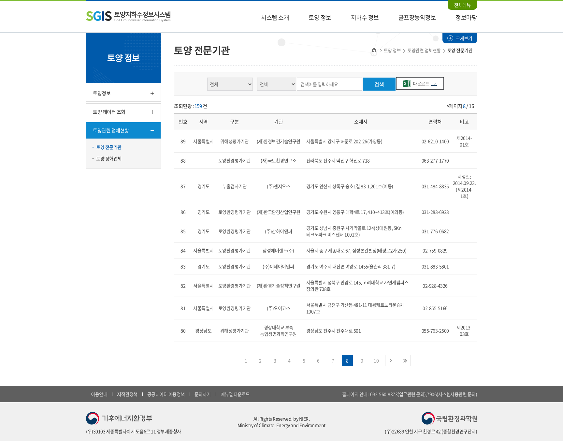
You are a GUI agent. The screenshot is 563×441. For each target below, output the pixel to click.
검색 (379, 84)
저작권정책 (127, 394)
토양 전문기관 (109, 147)
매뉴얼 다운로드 (235, 394)
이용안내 (99, 394)
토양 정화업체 (109, 158)
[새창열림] (119, 417)
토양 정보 (320, 17)
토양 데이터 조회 (109, 111)
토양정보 (101, 93)
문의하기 (203, 394)
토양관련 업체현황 (111, 130)
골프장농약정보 (417, 17)
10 (376, 360)
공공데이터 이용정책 (166, 394)
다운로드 (421, 83)
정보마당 (466, 17)
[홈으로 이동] (128, 15)
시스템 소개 (275, 17)
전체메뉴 (462, 5)
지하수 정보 (365, 17)
